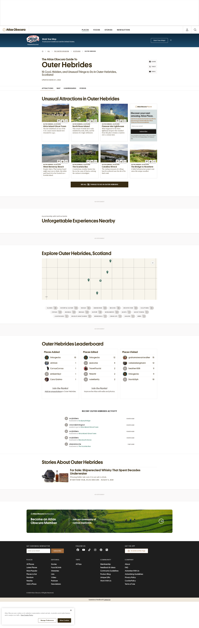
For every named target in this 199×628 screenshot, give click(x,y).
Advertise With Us (132, 571)
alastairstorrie (75, 444)
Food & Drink (56, 567)
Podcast (54, 581)
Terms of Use (130, 584)
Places (30, 560)
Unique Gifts (105, 577)
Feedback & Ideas (107, 567)
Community (105, 560)
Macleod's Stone (85, 440)
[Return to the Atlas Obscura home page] (14, 30)
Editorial (55, 560)
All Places (30, 564)
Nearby (30, 581)
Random (30, 577)
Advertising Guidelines (134, 574)
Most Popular (32, 571)
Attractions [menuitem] (47, 88)
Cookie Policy (130, 581)
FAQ (126, 567)
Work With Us (105, 581)
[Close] (71, 610)
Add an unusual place (53, 391)
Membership (105, 564)
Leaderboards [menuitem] (70, 88)
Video (53, 577)
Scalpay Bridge (84, 421)
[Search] (195, 30)
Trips (78, 560)
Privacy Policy (143, 137)
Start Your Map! (159, 40)
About (127, 564)
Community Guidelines (109, 571)
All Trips (79, 564)
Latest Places (32, 567)
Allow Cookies (64, 620)
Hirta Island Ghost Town (89, 427)
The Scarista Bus (85, 446)
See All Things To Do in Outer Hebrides (99, 184)
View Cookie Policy (27, 615)
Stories (54, 564)
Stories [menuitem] (83, 88)
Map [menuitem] (59, 88)
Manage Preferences (47, 620)
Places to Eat (32, 574)
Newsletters (56, 584)
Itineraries (55, 571)
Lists (52, 574)
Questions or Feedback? (99, 599)
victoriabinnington (77, 425)
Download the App (138, 551)
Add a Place (31, 584)
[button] (58, 121)
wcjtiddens (74, 418)
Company (129, 560)
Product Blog (105, 574)
